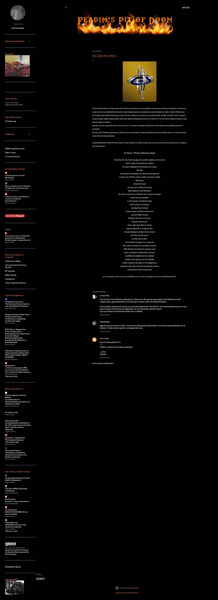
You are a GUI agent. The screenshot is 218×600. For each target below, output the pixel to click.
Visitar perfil (17, 28)
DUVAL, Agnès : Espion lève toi (17, 240)
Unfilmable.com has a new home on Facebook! (15, 526)
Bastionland (10, 499)
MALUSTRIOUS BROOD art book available (16, 513)
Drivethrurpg (10, 121)
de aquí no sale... (12, 412)
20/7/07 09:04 (105, 331)
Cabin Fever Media (13, 261)
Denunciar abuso (13, 566)
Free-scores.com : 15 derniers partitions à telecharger (17, 237)
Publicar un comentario (102, 363)
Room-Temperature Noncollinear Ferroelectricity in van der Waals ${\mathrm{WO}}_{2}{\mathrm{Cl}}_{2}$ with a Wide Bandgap (17, 336)
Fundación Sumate (13, 450)
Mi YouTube (10, 271)
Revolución (9, 177)
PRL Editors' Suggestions (15, 329)
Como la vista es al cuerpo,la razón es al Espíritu (17, 197)
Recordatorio (11, 201)
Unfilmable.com (11, 522)
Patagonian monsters (14, 302)
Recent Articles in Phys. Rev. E (17, 314)
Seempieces (10, 279)
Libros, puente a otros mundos (18, 186)
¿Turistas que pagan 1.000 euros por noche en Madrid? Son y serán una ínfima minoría (17, 370)
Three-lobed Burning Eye (15, 283)
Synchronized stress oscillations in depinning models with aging (15, 319)
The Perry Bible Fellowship (16, 488)
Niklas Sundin (10, 275)
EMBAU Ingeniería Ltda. (15, 148)
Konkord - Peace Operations (17, 501)
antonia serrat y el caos (15, 175)
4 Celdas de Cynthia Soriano (17, 188)
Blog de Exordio (11, 421)
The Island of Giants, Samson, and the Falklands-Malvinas (17, 305)
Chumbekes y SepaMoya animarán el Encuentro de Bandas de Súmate (15, 455)
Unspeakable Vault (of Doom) (17, 478)
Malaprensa (10, 365)
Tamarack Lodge (12, 442)
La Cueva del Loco (12, 156)
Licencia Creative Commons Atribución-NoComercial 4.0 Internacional (17, 552)
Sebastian (103, 322)
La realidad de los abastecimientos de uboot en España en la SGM (17, 401)
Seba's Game (10, 152)
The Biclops (10, 491)
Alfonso (103, 338)
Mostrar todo (11, 376)
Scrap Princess (11, 510)
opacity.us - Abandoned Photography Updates (15, 439)
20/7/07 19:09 (105, 358)
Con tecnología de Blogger (129, 588)
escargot (103, 295)
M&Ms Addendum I (13, 480)
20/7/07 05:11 (105, 315)
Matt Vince (134, 593)
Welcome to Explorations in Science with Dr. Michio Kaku (17, 352)
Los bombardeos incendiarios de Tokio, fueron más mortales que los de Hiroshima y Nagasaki (18, 426)
